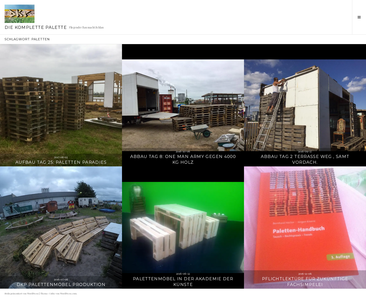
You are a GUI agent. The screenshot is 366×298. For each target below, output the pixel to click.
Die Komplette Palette (36, 27)
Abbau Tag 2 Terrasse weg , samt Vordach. (305, 159)
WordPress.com (68, 293)
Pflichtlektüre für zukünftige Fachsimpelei (305, 281)
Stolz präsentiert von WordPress (22, 293)
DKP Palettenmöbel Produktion (61, 284)
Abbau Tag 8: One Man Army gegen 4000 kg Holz (183, 159)
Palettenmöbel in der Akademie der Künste (183, 281)
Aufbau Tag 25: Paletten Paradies (61, 162)
